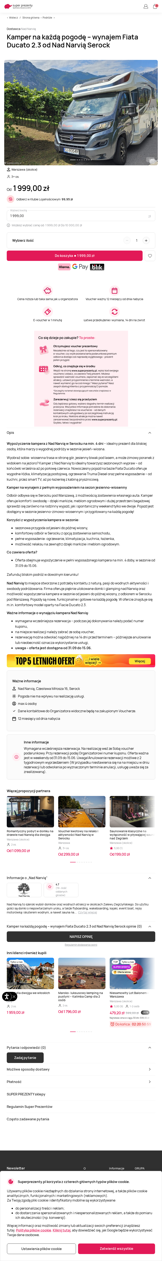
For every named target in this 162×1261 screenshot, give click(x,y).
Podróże (47, 17)
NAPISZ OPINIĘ (81, 936)
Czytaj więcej (87, 912)
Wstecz (13, 17)
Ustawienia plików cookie (41, 1248)
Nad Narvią (28, 29)
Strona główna (30, 17)
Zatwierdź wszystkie (116, 1248)
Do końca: (123, 1024)
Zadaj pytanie (25, 1057)
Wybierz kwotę (18, 210)
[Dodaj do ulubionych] (150, 256)
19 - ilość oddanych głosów (61, 891)
